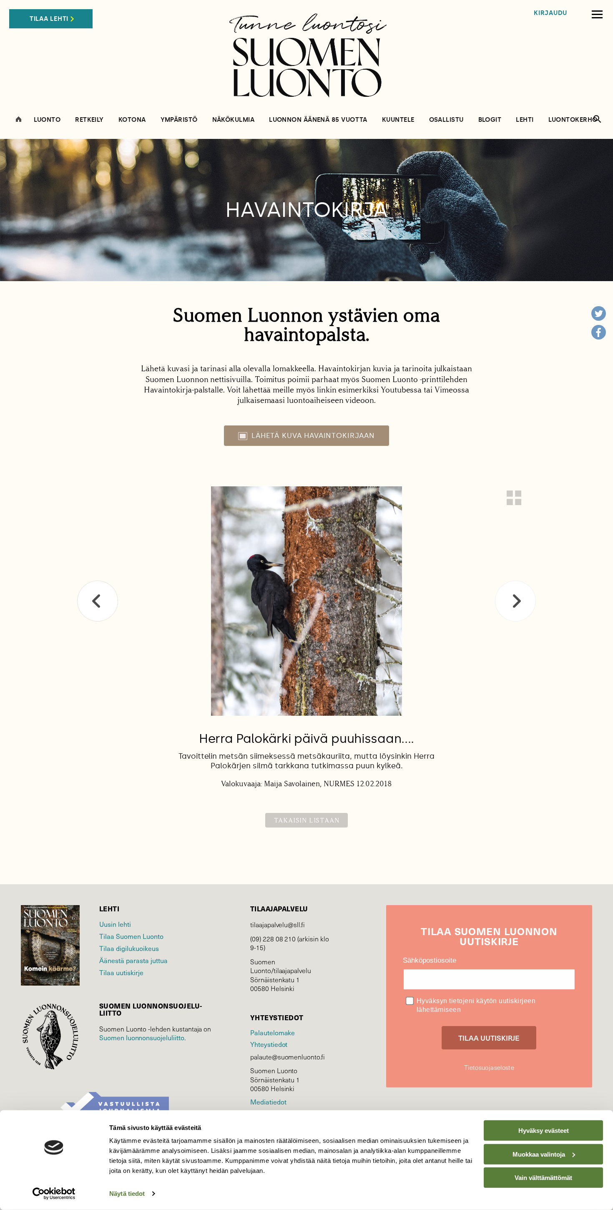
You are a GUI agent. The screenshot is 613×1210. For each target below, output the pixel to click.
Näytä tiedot (127, 1193)
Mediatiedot (268, 1102)
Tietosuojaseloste (489, 1067)
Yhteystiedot (268, 1044)
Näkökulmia (233, 120)
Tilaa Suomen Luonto (131, 936)
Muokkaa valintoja (539, 1153)
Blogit (490, 120)
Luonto (47, 120)
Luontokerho (573, 120)
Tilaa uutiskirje (121, 972)
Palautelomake (272, 1032)
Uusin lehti (115, 924)
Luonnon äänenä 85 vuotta (318, 120)
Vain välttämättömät (543, 1177)
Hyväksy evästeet (543, 1130)
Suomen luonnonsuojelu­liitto (141, 1037)
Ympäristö (179, 120)
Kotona (132, 120)
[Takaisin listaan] (514, 498)
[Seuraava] (515, 601)
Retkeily (89, 120)
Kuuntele (398, 120)
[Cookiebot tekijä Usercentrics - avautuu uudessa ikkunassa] (54, 1193)
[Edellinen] (97, 601)
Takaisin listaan (306, 820)
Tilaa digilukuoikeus (129, 948)
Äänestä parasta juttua (133, 960)
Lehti (524, 120)
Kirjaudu (550, 13)
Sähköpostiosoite (429, 960)
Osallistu (446, 120)
